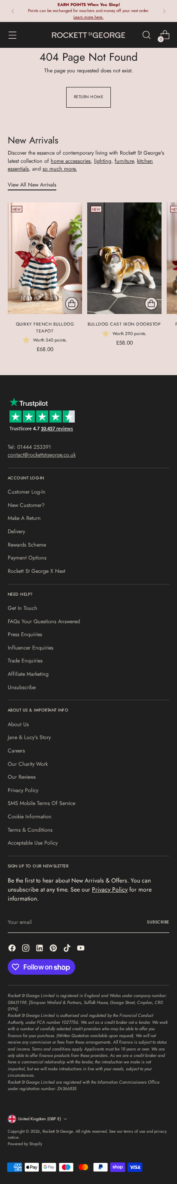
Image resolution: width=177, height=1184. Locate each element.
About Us (18, 724)
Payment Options (27, 558)
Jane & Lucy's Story (29, 737)
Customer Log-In (27, 492)
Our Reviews (22, 777)
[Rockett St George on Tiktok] (68, 949)
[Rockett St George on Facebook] (13, 949)
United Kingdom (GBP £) (39, 1119)
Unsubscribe (22, 687)
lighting (102, 161)
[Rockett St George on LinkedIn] (40, 949)
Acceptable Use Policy (33, 843)
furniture (124, 161)
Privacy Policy (23, 790)
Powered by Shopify (25, 1144)
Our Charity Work (28, 764)
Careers (16, 751)
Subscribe (158, 922)
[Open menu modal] (12, 35)
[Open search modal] (146, 35)
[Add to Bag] (71, 303)
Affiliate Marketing (28, 674)
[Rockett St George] (88, 35)
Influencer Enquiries (30, 648)
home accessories (71, 161)
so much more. (60, 169)
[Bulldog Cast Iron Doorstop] (124, 258)
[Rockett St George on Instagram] (26, 949)
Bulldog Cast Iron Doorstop (124, 324)
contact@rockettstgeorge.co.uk (42, 455)
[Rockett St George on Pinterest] (54, 949)
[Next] (164, 11)
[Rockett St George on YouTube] (81, 949)
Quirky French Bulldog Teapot (45, 327)
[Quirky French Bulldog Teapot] (45, 258)
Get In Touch (22, 608)
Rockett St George (58, 1131)
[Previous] (12, 11)
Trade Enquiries (25, 661)
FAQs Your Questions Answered (44, 621)
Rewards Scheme (27, 545)
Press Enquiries (25, 634)
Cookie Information (30, 816)
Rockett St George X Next (36, 571)
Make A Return (24, 518)
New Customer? (26, 505)
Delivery (16, 531)
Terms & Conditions (30, 830)
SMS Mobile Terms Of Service (41, 803)
